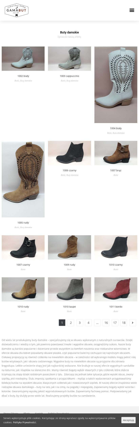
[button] (132, 10)
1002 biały (23, 76)
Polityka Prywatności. (25, 422)
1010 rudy (23, 306)
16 (106, 323)
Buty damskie (26, 80)
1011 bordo (115, 306)
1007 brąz (115, 170)
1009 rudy (69, 264)
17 (115, 323)
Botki (17, 80)
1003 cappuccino (69, 76)
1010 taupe (69, 306)
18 (123, 323)
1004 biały (116, 128)
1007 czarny (23, 264)
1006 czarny (69, 170)
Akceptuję (128, 420)
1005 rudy (23, 222)
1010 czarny (116, 264)
